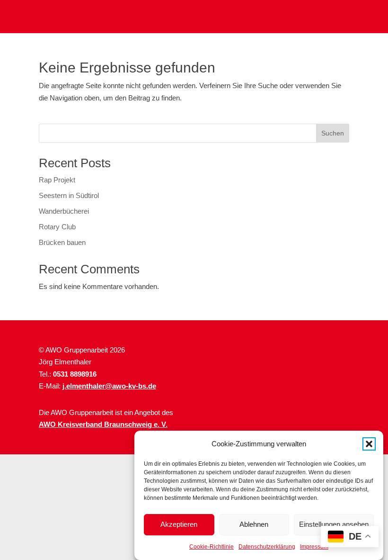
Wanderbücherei (64, 211)
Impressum (314, 546)
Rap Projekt (57, 180)
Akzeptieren (178, 524)
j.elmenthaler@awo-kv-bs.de (109, 386)
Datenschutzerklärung (266, 546)
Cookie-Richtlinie (211, 546)
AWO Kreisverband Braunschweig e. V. (103, 424)
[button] (369, 444)
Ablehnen (253, 524)
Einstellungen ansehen (334, 524)
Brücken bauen (62, 242)
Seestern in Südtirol (69, 195)
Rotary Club (57, 227)
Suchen (332, 133)
